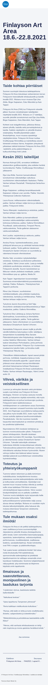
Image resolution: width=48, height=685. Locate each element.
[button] (44, 4)
